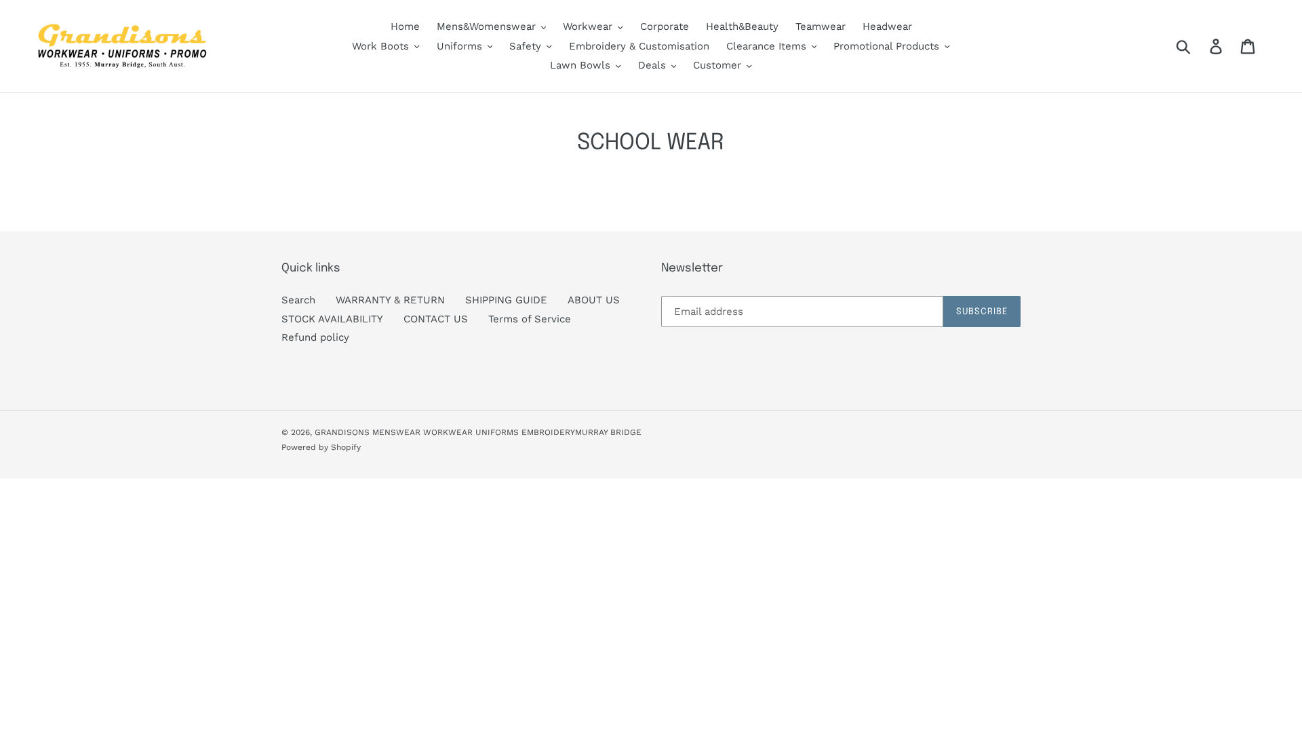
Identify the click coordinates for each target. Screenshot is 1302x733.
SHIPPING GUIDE (506, 300)
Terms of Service (529, 319)
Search (298, 300)
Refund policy (315, 337)
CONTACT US (435, 319)
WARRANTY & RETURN (390, 300)
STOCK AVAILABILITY (332, 319)
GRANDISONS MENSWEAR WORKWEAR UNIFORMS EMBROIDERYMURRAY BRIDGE (478, 432)
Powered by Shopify (321, 447)
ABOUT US (594, 300)
